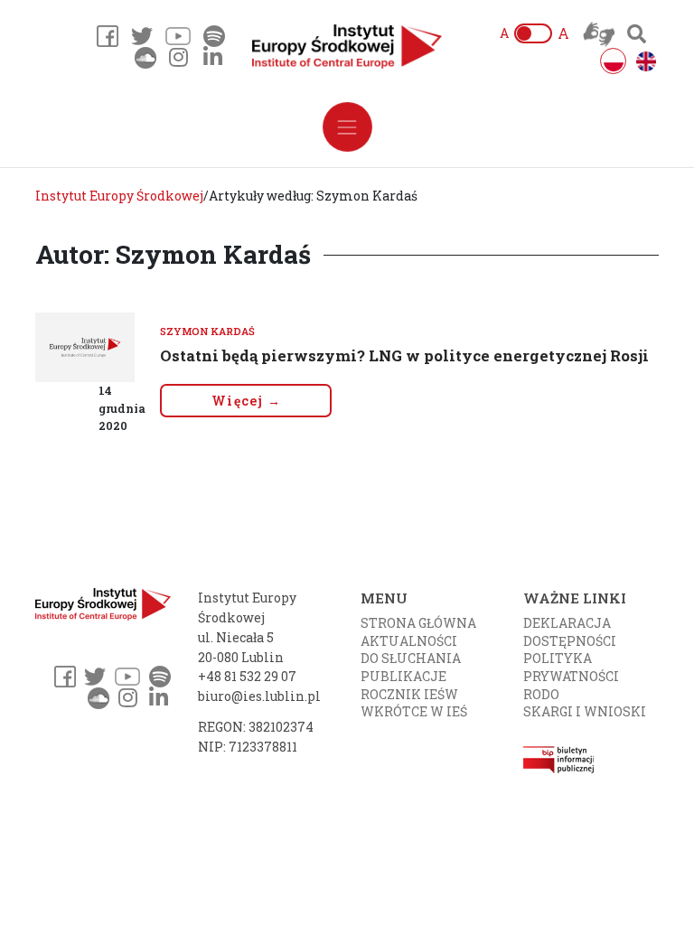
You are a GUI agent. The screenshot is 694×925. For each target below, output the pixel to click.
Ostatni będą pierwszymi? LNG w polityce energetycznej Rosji (404, 355)
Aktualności (409, 640)
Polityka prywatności (571, 667)
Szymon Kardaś (207, 331)
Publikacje (403, 676)
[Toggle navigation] (347, 127)
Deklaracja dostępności (569, 631)
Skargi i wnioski (584, 711)
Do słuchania (411, 658)
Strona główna (418, 622)
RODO (541, 694)
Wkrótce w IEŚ (414, 711)
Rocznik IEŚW (409, 694)
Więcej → (246, 400)
